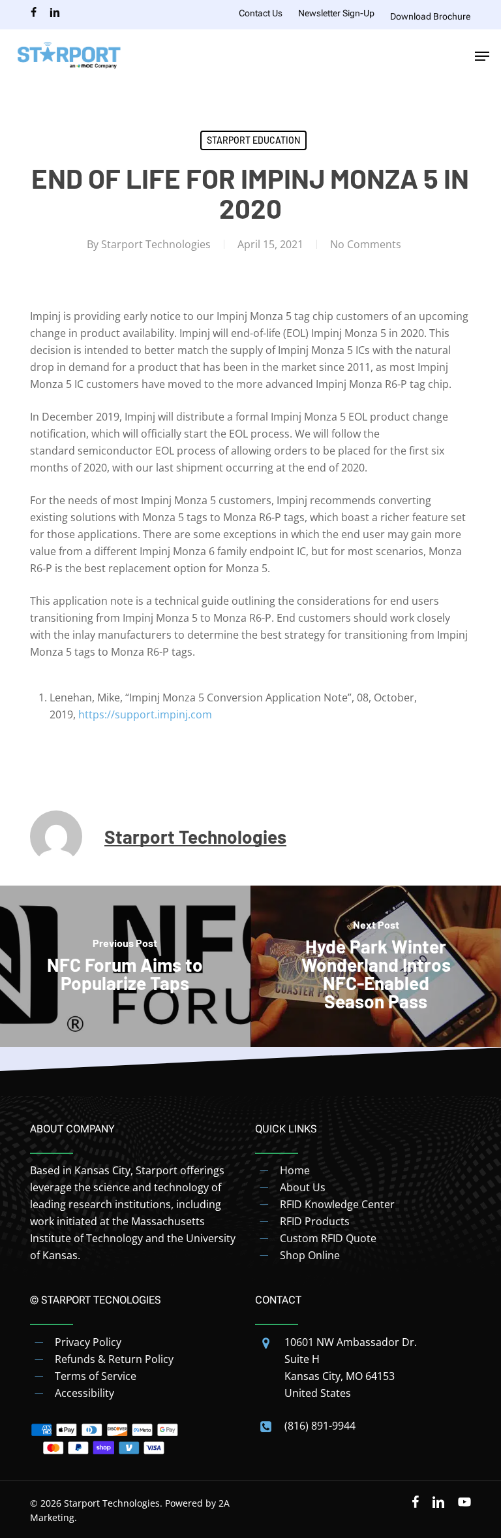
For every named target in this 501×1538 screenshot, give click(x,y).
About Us (303, 1187)
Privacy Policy (88, 1342)
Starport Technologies (156, 244)
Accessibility (84, 1393)
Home (295, 1170)
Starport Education (253, 140)
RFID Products (315, 1221)
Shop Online (310, 1255)
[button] (482, 56)
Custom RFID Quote (328, 1238)
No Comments (365, 244)
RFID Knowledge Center (337, 1204)
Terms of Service (95, 1376)
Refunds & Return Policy (114, 1359)
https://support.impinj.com (145, 714)
